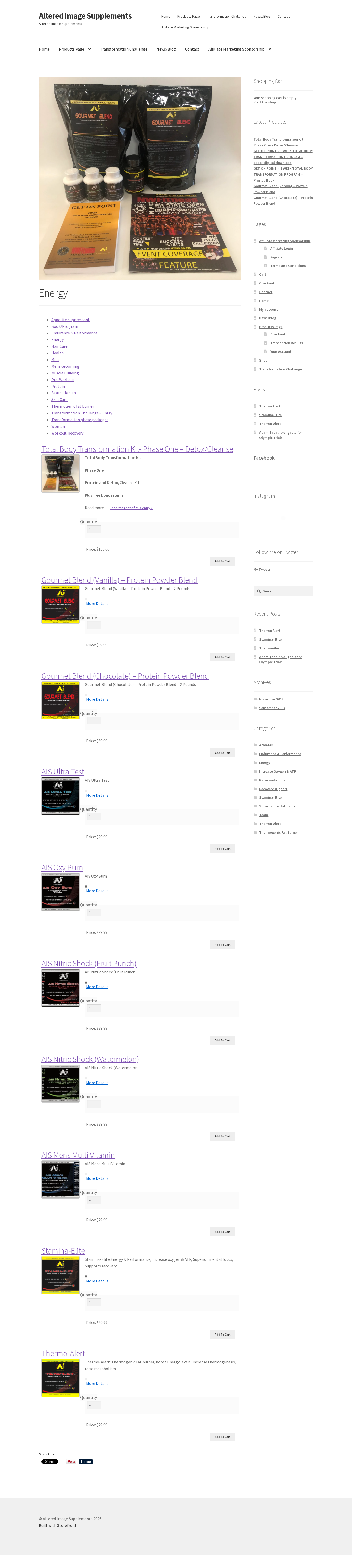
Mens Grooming (65, 366)
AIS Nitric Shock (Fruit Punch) (89, 963)
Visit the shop (265, 102)
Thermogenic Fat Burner (278, 832)
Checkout (266, 283)
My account (268, 309)
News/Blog (262, 16)
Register (277, 257)
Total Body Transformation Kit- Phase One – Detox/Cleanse (137, 449)
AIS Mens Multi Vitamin (78, 1155)
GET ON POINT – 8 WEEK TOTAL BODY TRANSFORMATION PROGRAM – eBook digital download (283, 157)
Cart (262, 274)
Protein (58, 386)
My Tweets (262, 569)
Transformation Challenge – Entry (81, 412)
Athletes (266, 745)
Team (263, 815)
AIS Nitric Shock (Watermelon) (90, 1059)
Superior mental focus (277, 806)
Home (165, 16)
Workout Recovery (67, 433)
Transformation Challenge (227, 16)
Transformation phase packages (79, 419)
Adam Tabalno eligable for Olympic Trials (280, 435)
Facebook (264, 457)
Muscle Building (65, 372)
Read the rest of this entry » (131, 507)
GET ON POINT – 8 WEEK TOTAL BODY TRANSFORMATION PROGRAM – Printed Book (283, 174)
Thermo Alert (269, 406)
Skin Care (59, 399)
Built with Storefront (58, 1525)
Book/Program (64, 326)
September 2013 (272, 708)
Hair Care (59, 346)
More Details (97, 603)
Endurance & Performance (74, 332)
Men (55, 359)
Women (58, 426)
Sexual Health (63, 392)
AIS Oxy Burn (62, 867)
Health (57, 352)
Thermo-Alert (63, 1353)
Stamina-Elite (63, 1251)
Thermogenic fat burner (72, 406)
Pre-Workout (62, 379)
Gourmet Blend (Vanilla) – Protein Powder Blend (119, 580)
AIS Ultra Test (62, 771)
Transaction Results (286, 343)
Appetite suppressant (70, 319)
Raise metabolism (273, 780)
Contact (284, 16)
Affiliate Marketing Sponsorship (185, 27)
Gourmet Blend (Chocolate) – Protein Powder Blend (125, 676)
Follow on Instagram (287, 527)
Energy (57, 339)
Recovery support (273, 789)
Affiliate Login (281, 248)
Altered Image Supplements (85, 16)
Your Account (280, 351)
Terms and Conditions (288, 265)
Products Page (188, 16)
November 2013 (271, 699)
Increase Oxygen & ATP (277, 771)
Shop (263, 360)
